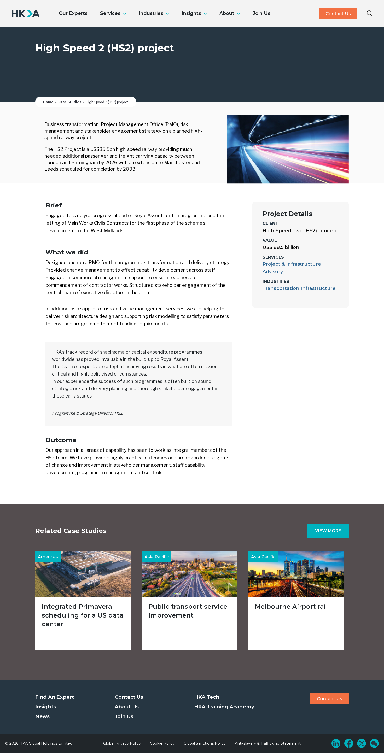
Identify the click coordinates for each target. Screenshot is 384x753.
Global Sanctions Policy (205, 743)
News (42, 716)
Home (48, 102)
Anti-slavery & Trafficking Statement (268, 743)
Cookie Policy (162, 743)
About (226, 13)
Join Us (261, 13)
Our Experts (73, 13)
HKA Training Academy (224, 707)
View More (328, 530)
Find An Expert (54, 697)
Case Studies (69, 102)
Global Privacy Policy (122, 743)
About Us (127, 707)
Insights (191, 13)
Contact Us (338, 13)
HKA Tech (206, 697)
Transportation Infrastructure (299, 288)
